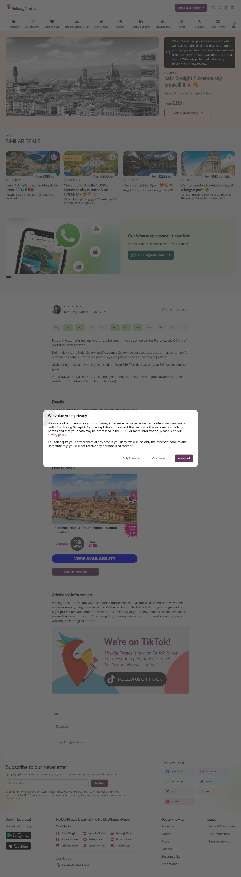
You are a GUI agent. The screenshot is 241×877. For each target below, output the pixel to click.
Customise (158, 458)
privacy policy (57, 435)
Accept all (184, 458)
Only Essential (131, 458)
